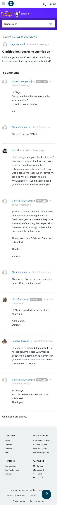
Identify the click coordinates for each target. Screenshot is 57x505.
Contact (8, 448)
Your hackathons (12, 470)
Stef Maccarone (20, 299)
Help (7, 452)
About (7, 440)
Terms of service (37, 501)
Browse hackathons (41, 440)
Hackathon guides (41, 452)
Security (34, 495)
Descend (50, 25)
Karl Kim (16, 150)
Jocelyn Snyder (20, 340)
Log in (53, 3)
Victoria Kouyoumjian (23, 81)
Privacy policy (19, 501)
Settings (8, 473)
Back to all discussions (20, 36)
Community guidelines (15, 495)
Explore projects (40, 444)
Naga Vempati (17, 44)
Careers (8, 444)
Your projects (10, 466)
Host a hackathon (40, 448)
